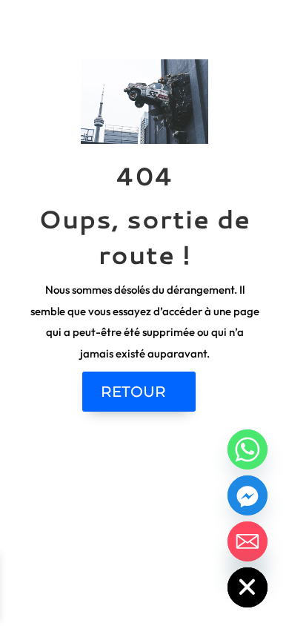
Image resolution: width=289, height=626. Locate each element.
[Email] (247, 541)
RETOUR (133, 392)
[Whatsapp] (247, 449)
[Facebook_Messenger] (247, 495)
